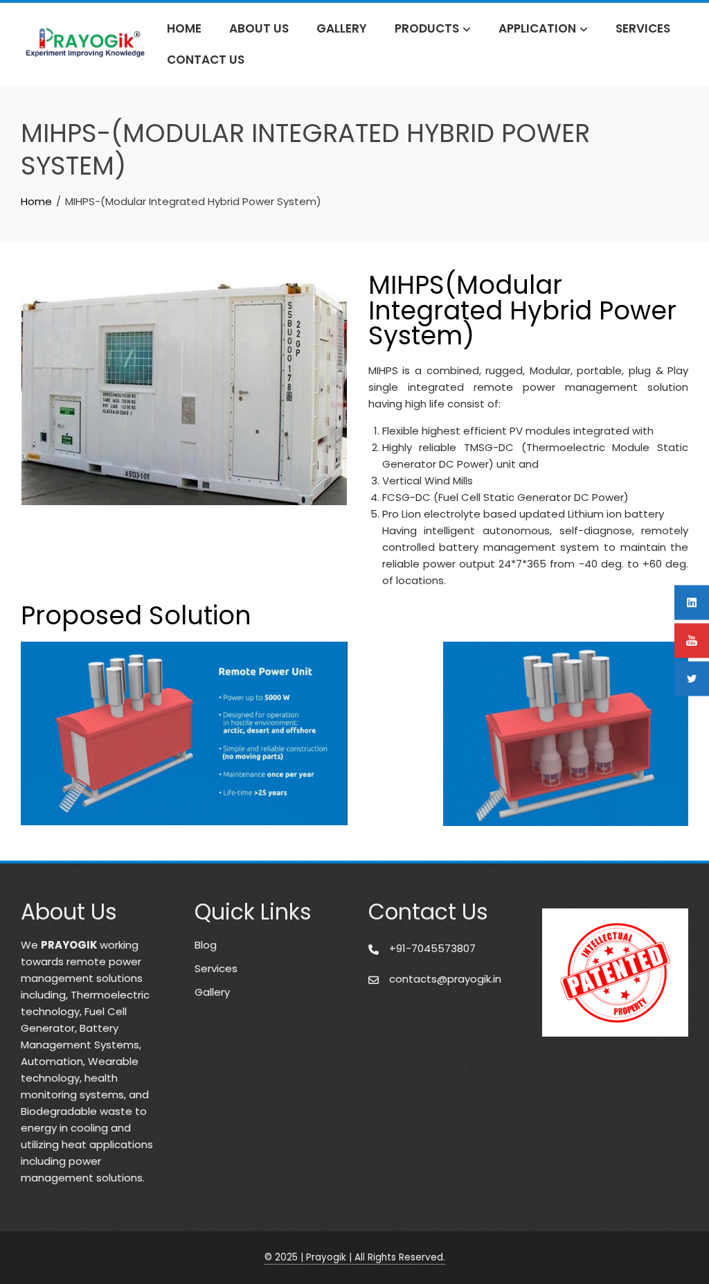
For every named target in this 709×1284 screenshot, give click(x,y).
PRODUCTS (427, 28)
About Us (259, 28)
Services (643, 28)
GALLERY (341, 28)
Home (184, 28)
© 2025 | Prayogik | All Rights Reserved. (354, 1257)
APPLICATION (537, 28)
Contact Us (205, 59)
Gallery (212, 992)
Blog (206, 945)
